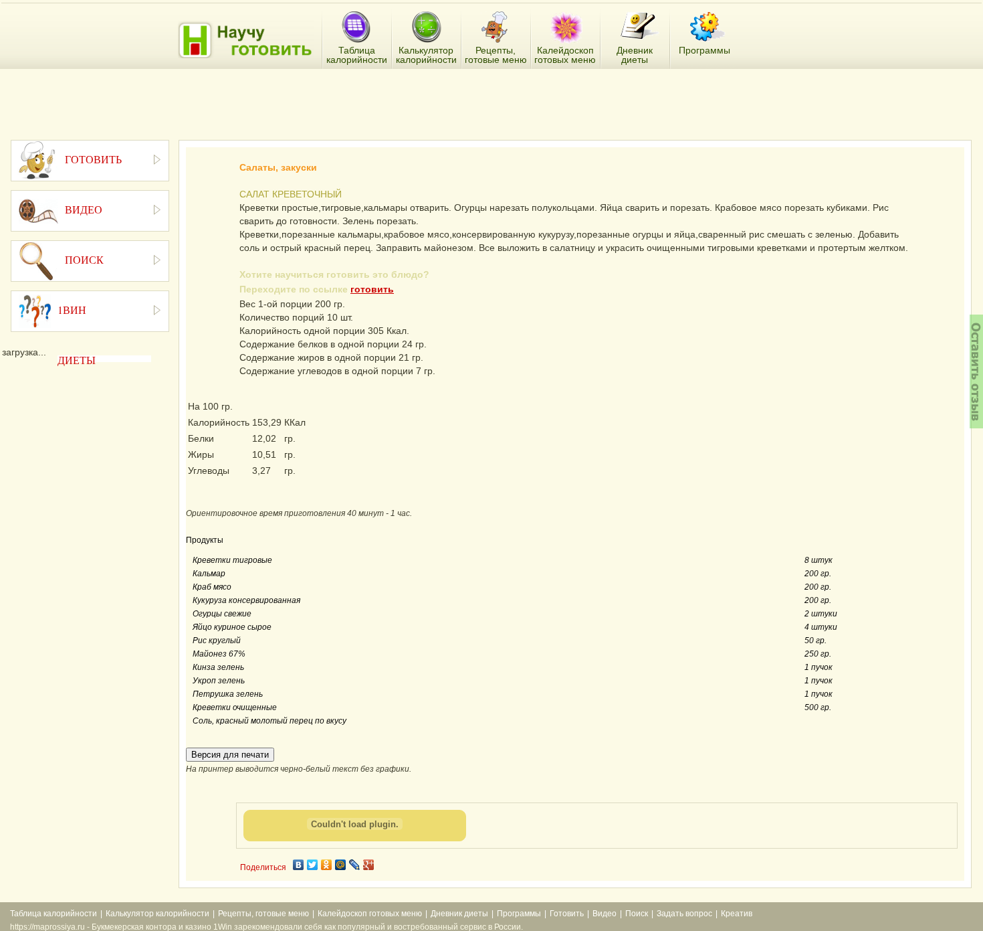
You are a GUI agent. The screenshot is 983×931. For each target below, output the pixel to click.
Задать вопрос (684, 913)
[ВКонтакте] (299, 864)
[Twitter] (313, 864)
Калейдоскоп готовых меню (370, 913)
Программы (519, 913)
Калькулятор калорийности (157, 913)
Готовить (567, 913)
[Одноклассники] (327, 864)
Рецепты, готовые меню (263, 913)
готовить (372, 289)
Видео (604, 913)
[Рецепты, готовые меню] (496, 27)
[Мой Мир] (341, 864)
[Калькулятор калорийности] (426, 27)
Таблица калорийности (53, 913)
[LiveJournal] (355, 864)
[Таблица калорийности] (356, 27)
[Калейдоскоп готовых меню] (566, 27)
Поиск (636, 913)
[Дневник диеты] (639, 25)
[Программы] (707, 26)
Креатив (736, 913)
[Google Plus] (369, 864)
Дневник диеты (459, 913)
